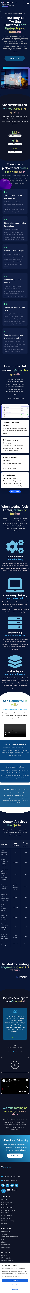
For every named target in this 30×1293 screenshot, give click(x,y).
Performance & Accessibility (15, 789)
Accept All (15, 1280)
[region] (15, 1278)
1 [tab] (8, 1051)
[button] (15, 1065)
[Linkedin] (3, 1185)
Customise (15, 1285)
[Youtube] (12, 1185)
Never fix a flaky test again (14, 251)
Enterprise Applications (15, 767)
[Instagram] (16, 1185)
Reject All (15, 1289)
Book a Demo (15, 1156)
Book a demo (14, 58)
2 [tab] (11, 1051)
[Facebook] (7, 1185)
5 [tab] (19, 1051)
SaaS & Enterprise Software (15, 744)
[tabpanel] (15, 1028)
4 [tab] (16, 1051)
